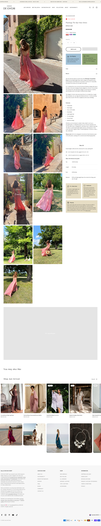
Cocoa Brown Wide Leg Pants (7, 415)
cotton (8, 491)
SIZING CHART (84, 476)
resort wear (7, 500)
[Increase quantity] (74, 42)
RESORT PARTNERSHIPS (43, 479)
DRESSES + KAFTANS (64, 481)
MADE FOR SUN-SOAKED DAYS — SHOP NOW (58, 1)
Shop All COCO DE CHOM (70, 15)
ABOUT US (40, 474)
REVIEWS (40, 481)
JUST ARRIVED (27, 7)
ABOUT (66, 7)
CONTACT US (40, 491)
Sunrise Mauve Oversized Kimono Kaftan (32, 415)
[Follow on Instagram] (6, 515)
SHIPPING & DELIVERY (86, 474)
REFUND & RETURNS (85, 479)
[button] (69, 29)
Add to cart (73, 49)
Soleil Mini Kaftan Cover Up (52, 415)
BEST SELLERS (63, 476)
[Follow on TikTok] (17, 515)
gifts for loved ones (14, 500)
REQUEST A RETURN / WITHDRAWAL (89, 481)
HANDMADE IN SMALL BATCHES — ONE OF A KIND (29, 1)
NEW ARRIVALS (63, 474)
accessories (14, 478)
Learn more (88, 210)
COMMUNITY (40, 488)
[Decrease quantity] (68, 42)
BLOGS (39, 486)
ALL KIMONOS (63, 479)
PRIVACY (83, 486)
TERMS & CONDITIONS (86, 483)
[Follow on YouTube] (13, 515)
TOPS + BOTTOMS (64, 483)
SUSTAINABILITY (73, 7)
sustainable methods (12, 494)
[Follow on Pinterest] (9, 515)
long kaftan (20, 477)
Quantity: (68, 39)
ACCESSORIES (63, 486)
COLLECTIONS (59, 7)
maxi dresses (7, 478)
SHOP (53, 7)
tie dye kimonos (13, 477)
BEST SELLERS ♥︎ (36, 7)
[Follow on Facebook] (2, 515)
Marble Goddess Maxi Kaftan (76, 415)
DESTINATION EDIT (45, 7)
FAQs (39, 483)
